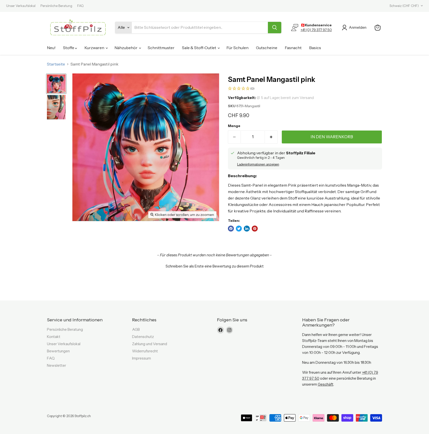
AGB (136, 329)
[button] (305, 89)
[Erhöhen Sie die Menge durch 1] (271, 137)
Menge (234, 126)
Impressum (141, 358)
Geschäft (325, 384)
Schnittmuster (161, 47)
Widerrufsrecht (145, 351)
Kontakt (53, 336)
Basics (315, 47)
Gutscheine (266, 47)
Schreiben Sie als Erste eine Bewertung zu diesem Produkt (215, 266)
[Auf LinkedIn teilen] (247, 229)
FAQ (80, 6)
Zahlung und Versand (149, 343)
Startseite (56, 64)
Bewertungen (58, 351)
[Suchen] (274, 27)
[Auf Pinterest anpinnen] (255, 229)
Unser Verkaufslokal (21, 6)
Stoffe (69, 47)
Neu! (51, 47)
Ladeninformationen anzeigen (258, 164)
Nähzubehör (126, 47)
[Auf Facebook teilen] (231, 229)
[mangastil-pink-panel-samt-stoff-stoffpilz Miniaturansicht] (56, 84)
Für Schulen (237, 47)
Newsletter (56, 365)
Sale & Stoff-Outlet (199, 47)
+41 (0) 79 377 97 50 (316, 30)
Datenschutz (143, 336)
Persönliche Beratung (56, 6)
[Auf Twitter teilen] (239, 229)
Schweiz (404, 6)
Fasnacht (293, 47)
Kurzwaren (94, 47)
